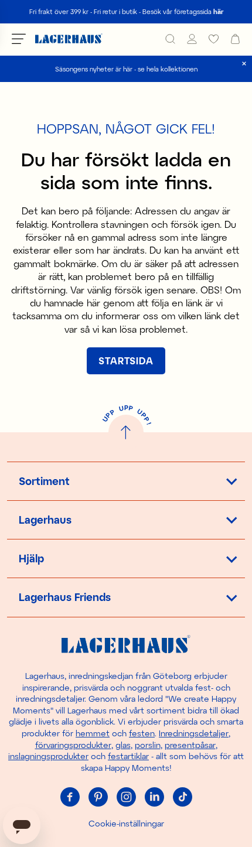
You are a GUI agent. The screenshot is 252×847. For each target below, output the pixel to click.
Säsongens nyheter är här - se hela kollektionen (126, 69)
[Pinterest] (98, 796)
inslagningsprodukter (48, 756)
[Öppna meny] (19, 38)
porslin (148, 745)
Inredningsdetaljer (194, 733)
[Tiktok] (182, 796)
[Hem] (69, 39)
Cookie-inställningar (126, 823)
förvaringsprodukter (73, 745)
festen (142, 733)
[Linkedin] (154, 796)
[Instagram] (126, 796)
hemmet (93, 733)
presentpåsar (190, 745)
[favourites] (214, 39)
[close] (244, 63)
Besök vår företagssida (182, 11)
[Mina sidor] (192, 39)
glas (123, 745)
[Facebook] (69, 796)
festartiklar (128, 756)
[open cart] (235, 39)
